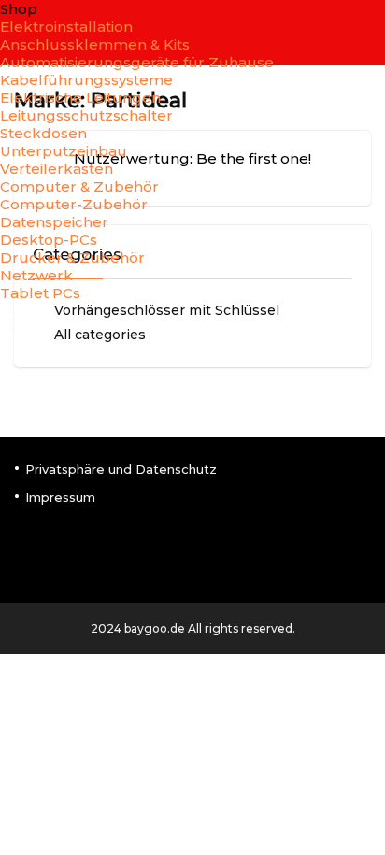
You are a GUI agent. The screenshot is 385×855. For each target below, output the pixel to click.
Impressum (60, 497)
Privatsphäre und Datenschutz (121, 469)
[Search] (356, 326)
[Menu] (22, 326)
